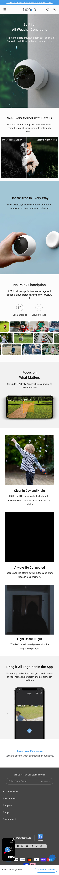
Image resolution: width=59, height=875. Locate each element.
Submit (47, 781)
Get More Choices (46, 869)
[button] (5, 9)
